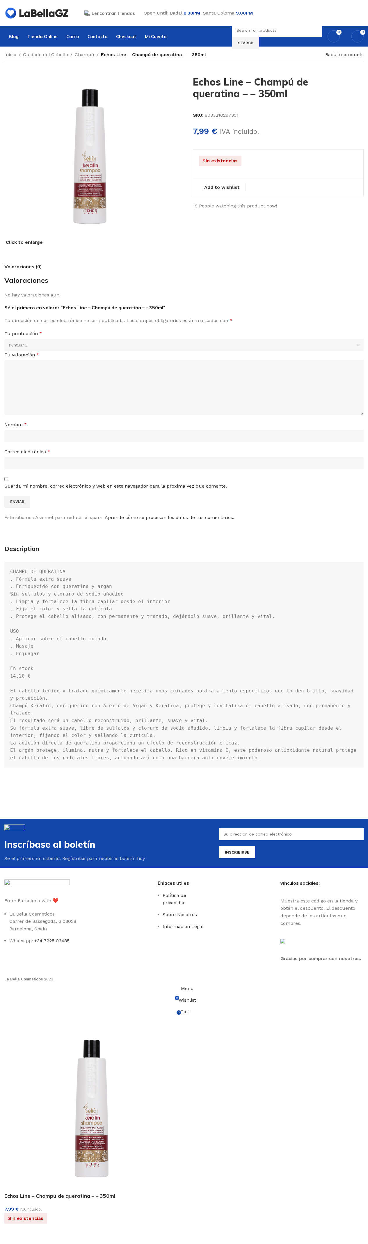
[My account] (361, 13)
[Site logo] (37, 12)
